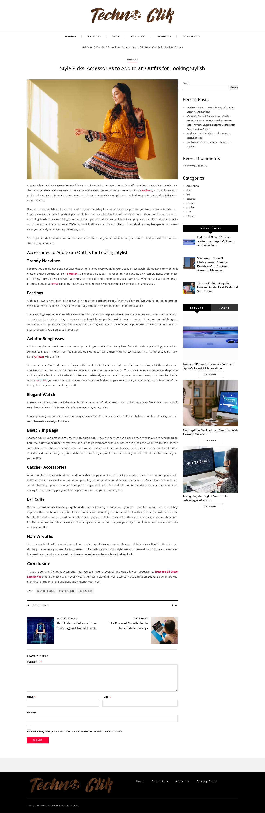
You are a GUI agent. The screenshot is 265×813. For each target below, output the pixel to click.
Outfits (100, 47)
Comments (34, 661)
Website (31, 712)
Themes (191, 216)
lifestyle (191, 198)
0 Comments (42, 605)
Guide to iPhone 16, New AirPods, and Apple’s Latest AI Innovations (215, 241)
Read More (210, 374)
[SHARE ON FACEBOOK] (172, 605)
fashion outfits (46, 590)
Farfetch (147, 190)
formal (54, 283)
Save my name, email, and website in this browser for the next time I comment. (74, 731)
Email (106, 697)
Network (94, 36)
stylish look (85, 590)
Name (31, 697)
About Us (164, 36)
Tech (116, 36)
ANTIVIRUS (138, 36)
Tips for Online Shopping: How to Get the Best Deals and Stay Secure (217, 287)
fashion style (66, 590)
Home (72, 36)
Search (186, 83)
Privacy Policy (207, 781)
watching (41, 380)
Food (189, 190)
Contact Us (191, 36)
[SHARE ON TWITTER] (176, 605)
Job (188, 194)
